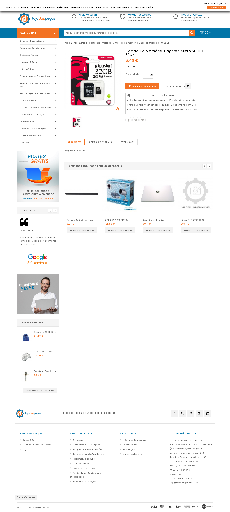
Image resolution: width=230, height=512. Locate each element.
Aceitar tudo (216, 7)
